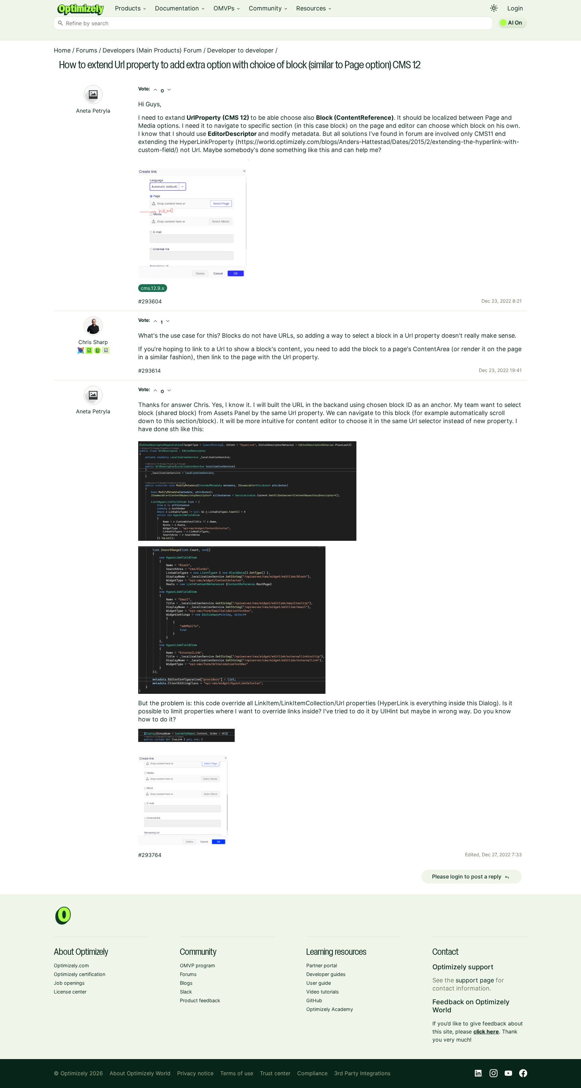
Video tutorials (322, 992)
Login (515, 8)
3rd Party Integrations (362, 1073)
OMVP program (197, 965)
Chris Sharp (93, 342)
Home (62, 50)
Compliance (312, 1073)
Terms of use (236, 1073)
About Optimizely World (140, 1073)
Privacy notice (195, 1073)
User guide (318, 983)
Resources (314, 8)
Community (268, 8)
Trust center (275, 1073)
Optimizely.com (71, 965)
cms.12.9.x (152, 288)
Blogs (186, 983)
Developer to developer (240, 50)
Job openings (69, 983)
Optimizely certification (79, 974)
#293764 (149, 855)
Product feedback (200, 1000)
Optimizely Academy (329, 1009)
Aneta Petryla (93, 110)
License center (70, 992)
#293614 (149, 370)
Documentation (180, 8)
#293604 (150, 301)
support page (475, 980)
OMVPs (227, 8)
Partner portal (321, 965)
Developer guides (326, 974)
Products (131, 8)
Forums (86, 50)
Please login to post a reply (470, 876)
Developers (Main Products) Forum (152, 50)
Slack (186, 992)
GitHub (314, 1000)
